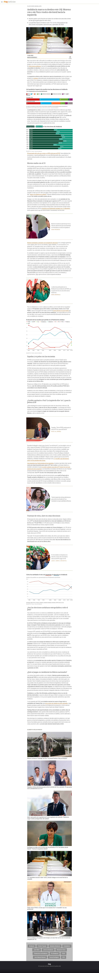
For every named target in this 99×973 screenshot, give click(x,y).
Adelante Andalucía (55, 946)
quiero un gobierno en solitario (38, 194)
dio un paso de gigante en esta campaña (56, 703)
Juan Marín (37, 950)
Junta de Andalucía (48, 950)
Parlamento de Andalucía (40, 953)
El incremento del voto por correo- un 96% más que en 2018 (43, 153)
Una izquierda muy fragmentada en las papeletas (40, 463)
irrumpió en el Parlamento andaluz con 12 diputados (56, 208)
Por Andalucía (54, 953)
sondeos (35, 78)
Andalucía (31, 946)
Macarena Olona (61, 950)
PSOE (63, 953)
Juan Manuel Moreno (40, 957)
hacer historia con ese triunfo (61, 310)
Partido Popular (42, 946)
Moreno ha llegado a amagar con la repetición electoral (42, 242)
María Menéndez (32, 57)
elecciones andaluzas (35, 66)
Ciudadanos (67, 946)
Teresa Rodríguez (54, 957)
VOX (63, 957)
